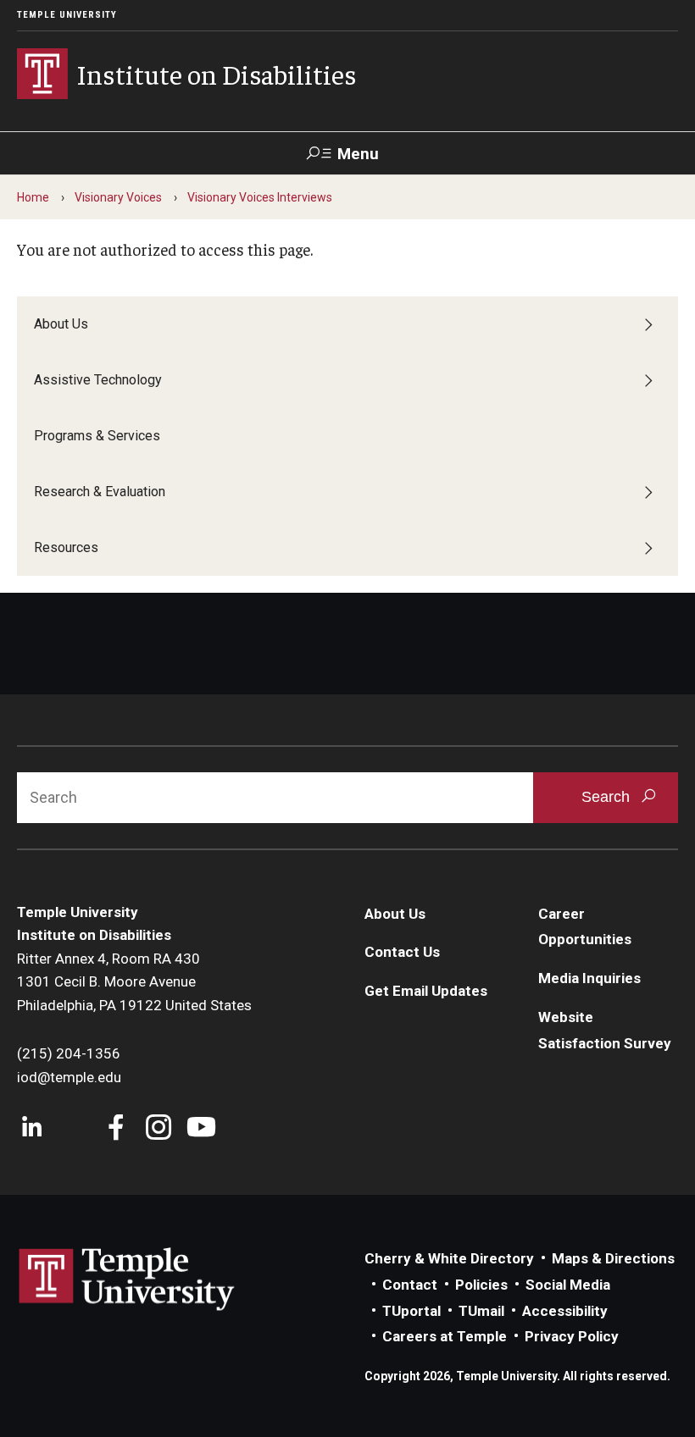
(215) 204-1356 (68, 1053)
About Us (61, 324)
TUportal (411, 1310)
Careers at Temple (444, 1336)
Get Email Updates (425, 990)
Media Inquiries (589, 978)
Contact (409, 1284)
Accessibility (565, 1310)
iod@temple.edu (69, 1077)
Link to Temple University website (127, 1279)
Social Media (567, 1284)
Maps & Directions (613, 1258)
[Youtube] (201, 1129)
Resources (66, 547)
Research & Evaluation (99, 492)
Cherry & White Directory (449, 1258)
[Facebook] (116, 1129)
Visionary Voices (118, 197)
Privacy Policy (572, 1336)
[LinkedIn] (32, 1129)
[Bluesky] (74, 1129)
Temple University (67, 14)
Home (33, 197)
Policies (481, 1284)
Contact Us (402, 951)
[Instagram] (159, 1129)
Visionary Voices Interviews (259, 197)
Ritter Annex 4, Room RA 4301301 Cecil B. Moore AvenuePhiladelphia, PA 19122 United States (134, 982)
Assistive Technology (98, 380)
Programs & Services (97, 436)
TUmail (481, 1310)
